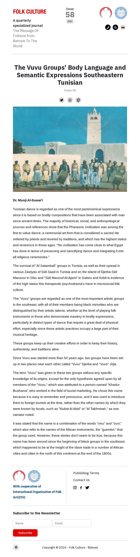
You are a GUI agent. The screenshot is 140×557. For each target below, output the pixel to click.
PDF (70, 21)
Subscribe (25, 533)
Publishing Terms (86, 473)
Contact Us (81, 480)
